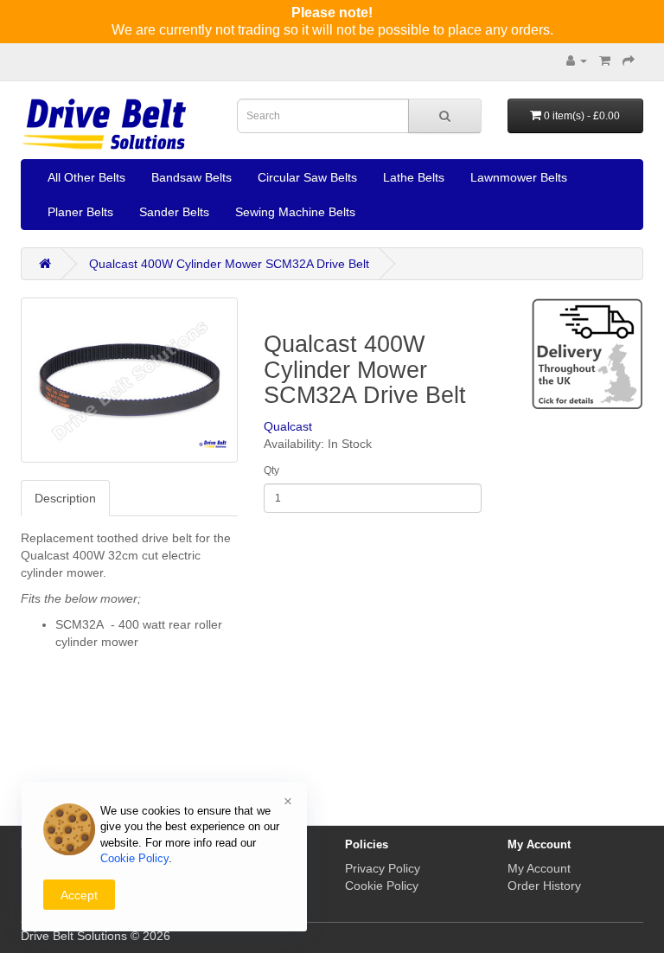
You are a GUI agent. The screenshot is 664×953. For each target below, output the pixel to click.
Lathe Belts (413, 177)
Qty (271, 470)
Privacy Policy (382, 868)
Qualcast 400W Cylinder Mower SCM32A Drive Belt (229, 264)
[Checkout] (628, 60)
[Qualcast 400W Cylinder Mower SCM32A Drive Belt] (129, 380)
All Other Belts (86, 177)
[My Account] (576, 60)
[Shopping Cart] (604, 60)
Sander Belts (174, 212)
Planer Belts (80, 212)
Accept (79, 895)
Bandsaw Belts (191, 177)
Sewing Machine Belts (295, 212)
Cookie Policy (381, 885)
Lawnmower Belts (518, 177)
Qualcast (288, 426)
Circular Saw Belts (307, 177)
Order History (544, 885)
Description (65, 498)
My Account (539, 868)
